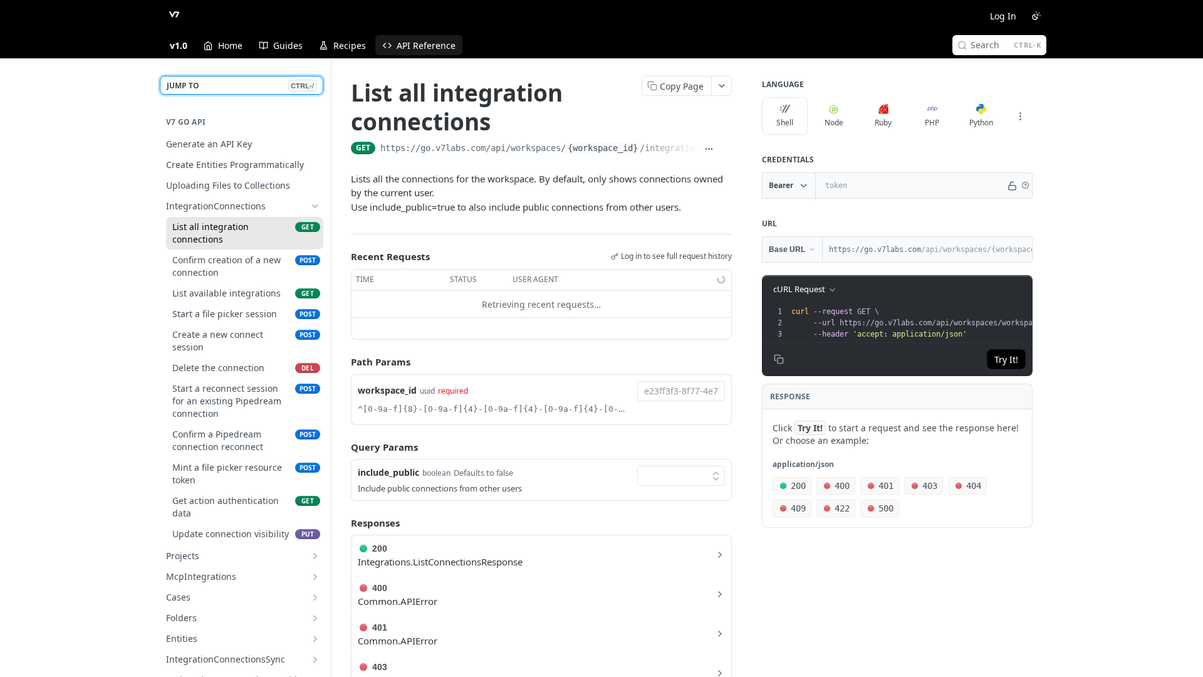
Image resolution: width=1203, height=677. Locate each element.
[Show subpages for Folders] (315, 618)
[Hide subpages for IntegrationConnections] (315, 206)
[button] (1025, 185)
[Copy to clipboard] (726, 149)
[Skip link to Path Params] (342, 362)
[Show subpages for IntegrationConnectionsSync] (315, 659)
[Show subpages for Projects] (315, 556)
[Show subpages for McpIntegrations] (315, 577)
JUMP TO (240, 85)
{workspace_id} (603, 148)
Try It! (1006, 359)
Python (981, 122)
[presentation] (990, 323)
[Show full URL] (709, 149)
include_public (388, 472)
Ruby (883, 122)
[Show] (1012, 185)
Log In (1003, 16)
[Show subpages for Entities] (315, 639)
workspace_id (387, 390)
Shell (784, 122)
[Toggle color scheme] (1036, 16)
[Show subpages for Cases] (315, 597)
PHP (932, 122)
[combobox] (681, 391)
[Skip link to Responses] (342, 523)
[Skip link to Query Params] (342, 447)
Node (834, 122)
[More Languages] (1020, 116)
